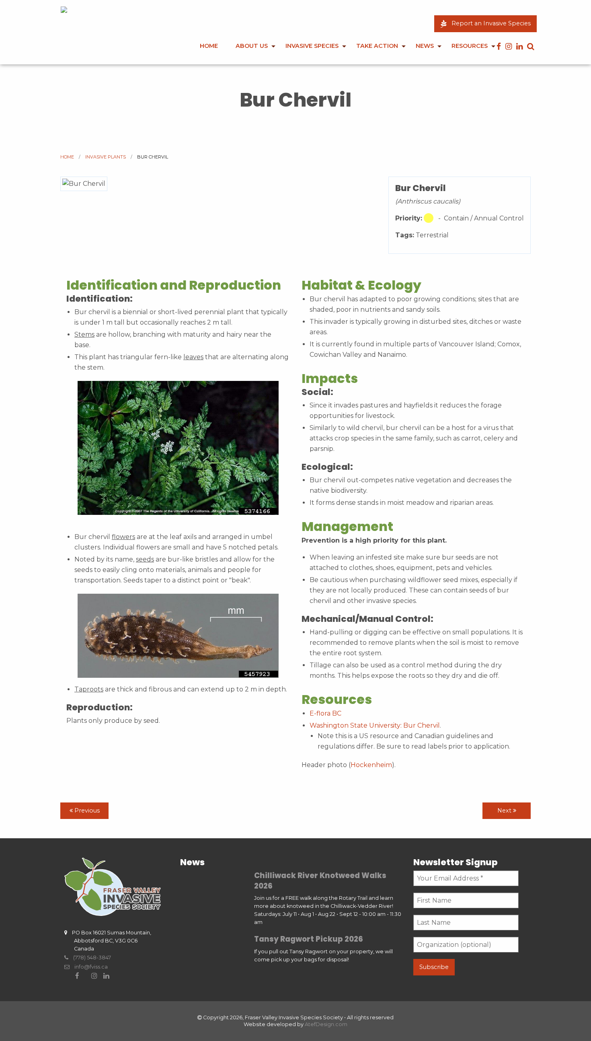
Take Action (377, 45)
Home (209, 45)
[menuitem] (208, 51)
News (425, 45)
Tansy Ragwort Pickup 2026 (308, 939)
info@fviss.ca (89, 967)
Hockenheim (371, 765)
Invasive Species (312, 45)
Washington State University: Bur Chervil (375, 725)
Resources (469, 45)
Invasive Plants (105, 157)
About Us (252, 45)
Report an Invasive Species (489, 23)
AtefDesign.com (326, 1024)
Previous (86, 810)
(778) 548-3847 (89, 958)
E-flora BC (325, 713)
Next (505, 810)
